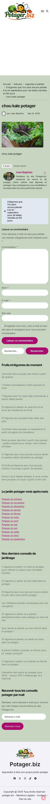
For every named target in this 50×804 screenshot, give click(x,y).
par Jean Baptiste (15, 113)
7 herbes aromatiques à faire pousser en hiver (23, 386)
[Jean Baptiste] (8, 176)
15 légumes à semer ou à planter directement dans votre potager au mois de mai (25, 617)
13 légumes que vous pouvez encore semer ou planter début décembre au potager (25, 456)
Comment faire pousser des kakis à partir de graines (24, 375)
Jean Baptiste (24, 172)
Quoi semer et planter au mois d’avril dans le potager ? (24, 630)
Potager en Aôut (10, 535)
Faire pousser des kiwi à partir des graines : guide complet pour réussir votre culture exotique (24, 443)
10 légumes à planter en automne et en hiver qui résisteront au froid (22, 409)
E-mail (6, 300)
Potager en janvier (11, 510)
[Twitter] (45, 173)
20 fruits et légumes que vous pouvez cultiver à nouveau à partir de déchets (22, 467)
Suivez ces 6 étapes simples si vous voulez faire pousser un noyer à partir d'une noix (25, 478)
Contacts (41, 795)
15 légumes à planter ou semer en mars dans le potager (23, 641)
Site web (6, 313)
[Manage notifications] (43, 798)
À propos (6, 166)
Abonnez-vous (12, 726)
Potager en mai (10, 524)
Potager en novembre (13, 502)
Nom (5, 287)
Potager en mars (10, 517)
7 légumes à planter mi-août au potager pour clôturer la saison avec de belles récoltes (23, 569)
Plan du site (25, 799)
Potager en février (11, 513)
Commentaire (10, 247)
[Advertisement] (25, 49)
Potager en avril (10, 520)
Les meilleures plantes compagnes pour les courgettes (25, 604)
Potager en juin (9, 528)
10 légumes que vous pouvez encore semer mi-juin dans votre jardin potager (25, 593)
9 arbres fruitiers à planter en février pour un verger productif (24, 652)
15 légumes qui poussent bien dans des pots (23, 420)
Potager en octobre (12, 499)
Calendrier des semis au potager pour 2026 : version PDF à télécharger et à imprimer (22, 675)
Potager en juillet (10, 531)
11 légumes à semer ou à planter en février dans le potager (24, 663)
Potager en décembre (13, 506)
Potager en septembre (13, 539)
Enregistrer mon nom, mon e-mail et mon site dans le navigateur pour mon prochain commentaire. (24, 330)
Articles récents (20, 166)
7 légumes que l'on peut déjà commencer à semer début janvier (25, 397)
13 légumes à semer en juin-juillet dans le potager (24, 582)
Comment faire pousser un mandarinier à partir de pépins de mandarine (24, 431)
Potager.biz (25, 764)
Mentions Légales (25, 795)
